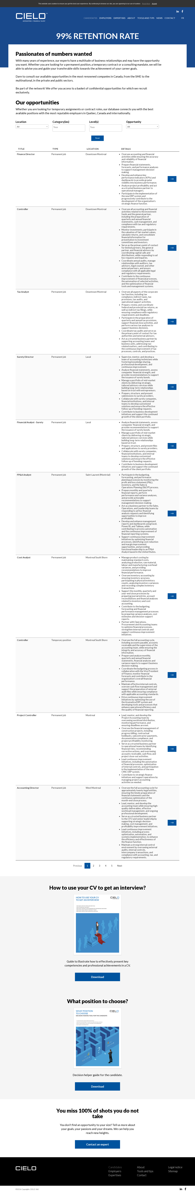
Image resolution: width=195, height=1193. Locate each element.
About (131, 18)
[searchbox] (69, 127)
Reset (97, 138)
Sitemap (173, 1171)
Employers (105, 18)
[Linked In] (178, 11)
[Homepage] (28, 17)
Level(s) (94, 121)
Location (21, 121)
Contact (170, 18)
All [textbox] (18, 126)
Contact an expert (97, 1144)
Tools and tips (145, 18)
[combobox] (32, 126)
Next (119, 865)
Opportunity (133, 121)
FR (182, 18)
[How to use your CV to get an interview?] (97, 924)
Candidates (90, 18)
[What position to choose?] (97, 1038)
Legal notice (175, 1167)
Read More (146, 4)
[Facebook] (183, 11)
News (159, 18)
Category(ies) (61, 121)
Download (97, 977)
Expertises (119, 18)
